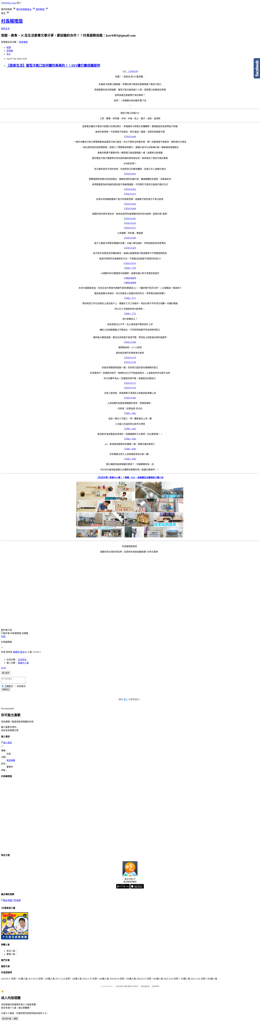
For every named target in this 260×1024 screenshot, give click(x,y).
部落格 (9, 51)
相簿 (8, 47)
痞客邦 (16, 652)
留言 (22, 652)
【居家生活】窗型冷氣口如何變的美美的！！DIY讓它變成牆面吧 (53, 65)
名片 (8, 54)
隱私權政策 (145, 986)
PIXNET (110, 986)
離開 (15, 1019)
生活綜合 (22, 659)
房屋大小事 (23, 663)
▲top (3, 667)
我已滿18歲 (6, 1019)
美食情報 (23, 42)
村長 (3, 636)
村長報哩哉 (12, 21)
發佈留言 (5, 689)
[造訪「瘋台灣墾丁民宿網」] (11, 900)
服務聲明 (155, 986)
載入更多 (5, 673)
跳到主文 (5, 28)
